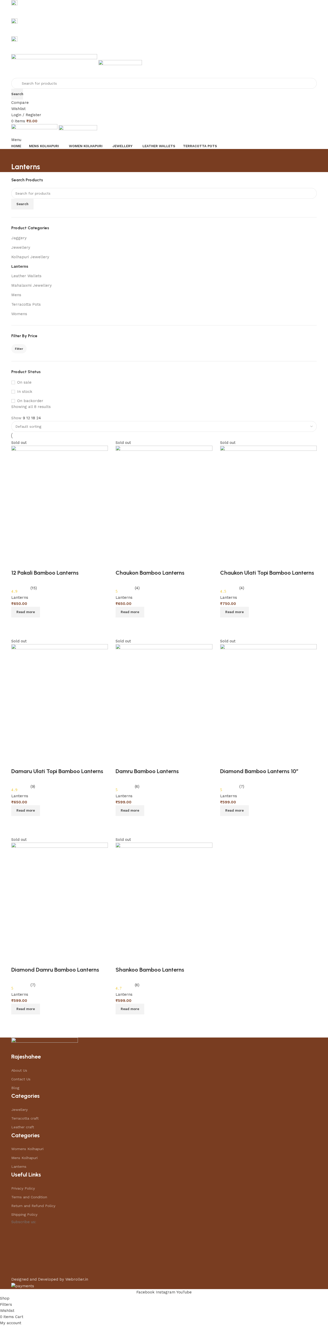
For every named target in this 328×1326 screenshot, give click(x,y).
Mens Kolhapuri (24, 1158)
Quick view (136, 1020)
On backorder (30, 400)
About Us (19, 1070)
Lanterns (19, 266)
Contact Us (20, 1079)
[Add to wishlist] (122, 959)
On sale (24, 382)
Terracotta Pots (26, 304)
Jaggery (19, 238)
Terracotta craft (25, 1118)
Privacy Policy (23, 1188)
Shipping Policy (24, 1214)
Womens (19, 314)
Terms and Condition (29, 1197)
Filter (19, 349)
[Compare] (122, 1020)
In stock (24, 391)
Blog (15, 1088)
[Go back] (17, 155)
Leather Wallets (26, 276)
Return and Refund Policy (33, 1206)
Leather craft (22, 1127)
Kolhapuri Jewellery (30, 257)
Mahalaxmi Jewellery (31, 285)
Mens (16, 295)
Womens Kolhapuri (27, 1149)
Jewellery (20, 247)
